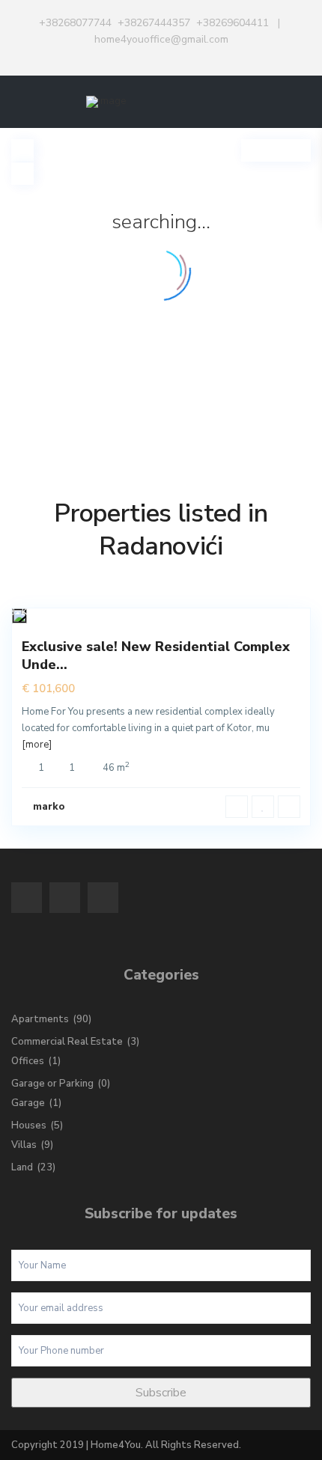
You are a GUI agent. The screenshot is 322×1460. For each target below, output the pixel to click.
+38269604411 (232, 23)
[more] (37, 744)
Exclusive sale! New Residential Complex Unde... (156, 655)
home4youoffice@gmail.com (161, 39)
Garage (28, 1103)
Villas (24, 1145)
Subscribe (161, 1392)
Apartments (40, 1019)
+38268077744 (75, 23)
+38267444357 (154, 23)
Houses (28, 1125)
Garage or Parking (52, 1083)
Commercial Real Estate (67, 1041)
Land (22, 1167)
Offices (27, 1061)
